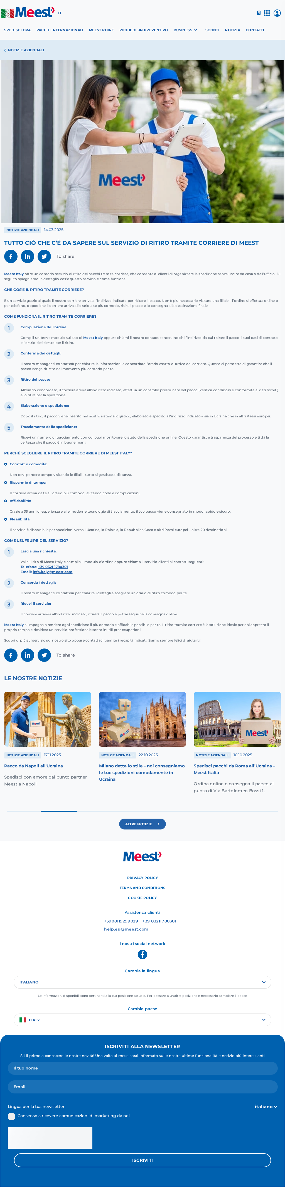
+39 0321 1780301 (53, 567)
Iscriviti (142, 1160)
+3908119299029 (121, 921)
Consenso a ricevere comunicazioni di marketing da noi (74, 1115)
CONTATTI (255, 30)
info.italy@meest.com (53, 572)
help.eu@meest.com (126, 929)
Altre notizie (138, 824)
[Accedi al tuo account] (277, 15)
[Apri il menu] (267, 15)
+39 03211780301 (159, 921)
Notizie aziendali (26, 50)
